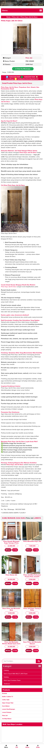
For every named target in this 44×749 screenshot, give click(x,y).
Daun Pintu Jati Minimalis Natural (32, 642)
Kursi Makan (6, 706)
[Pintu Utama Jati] (11, 573)
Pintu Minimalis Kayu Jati (32, 541)
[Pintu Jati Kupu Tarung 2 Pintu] (32, 607)
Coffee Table (5, 699)
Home (8, 17)
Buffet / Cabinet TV (7, 696)
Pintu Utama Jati (11, 575)
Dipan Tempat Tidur (7, 703)
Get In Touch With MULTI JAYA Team (16, 673)
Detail (9, 550)
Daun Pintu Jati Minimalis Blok (11, 609)
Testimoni (7, 684)
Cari (16, 747)
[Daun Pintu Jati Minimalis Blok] (11, 607)
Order (38, 747)
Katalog (6, 677)
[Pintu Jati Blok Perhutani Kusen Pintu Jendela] (32, 573)
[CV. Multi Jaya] (22, 5)
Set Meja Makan (6, 718)
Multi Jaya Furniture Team (12, 680)
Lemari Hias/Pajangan (8, 709)
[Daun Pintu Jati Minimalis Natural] (32, 640)
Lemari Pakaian (6, 712)
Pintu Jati (15, 17)
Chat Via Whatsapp (23, 69)
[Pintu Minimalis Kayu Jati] (32, 539)
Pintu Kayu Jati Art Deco (11, 21)
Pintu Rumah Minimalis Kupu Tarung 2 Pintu (11, 542)
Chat (15, 550)
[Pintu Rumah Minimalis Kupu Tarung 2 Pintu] (11, 539)
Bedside (4, 693)
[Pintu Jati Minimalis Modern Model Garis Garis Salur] (11, 640)
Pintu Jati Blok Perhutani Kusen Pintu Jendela (32, 575)
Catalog (6, 670)
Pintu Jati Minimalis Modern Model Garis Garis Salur (11, 643)
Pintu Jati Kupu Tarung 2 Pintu (32, 609)
